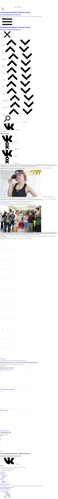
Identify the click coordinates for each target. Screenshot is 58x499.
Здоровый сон (6, 360)
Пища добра (2, 360)
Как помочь (4, 79)
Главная (3, 45)
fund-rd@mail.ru (2, 472)
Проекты (3, 93)
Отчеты (3, 86)
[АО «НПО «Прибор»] (4, 434)
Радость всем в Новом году (22, 360)
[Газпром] (4, 450)
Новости (5, 131)
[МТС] (1, 451)
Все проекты (2, 369)
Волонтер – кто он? (5, 107)
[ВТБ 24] (1, 435)
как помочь (4, 482)
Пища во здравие (15, 360)
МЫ (2, 52)
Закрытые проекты (5, 100)
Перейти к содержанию (17, 6)
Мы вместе (10, 360)
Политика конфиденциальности (5, 488)
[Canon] (5, 438)
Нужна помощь (4, 114)
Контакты (3, 477)
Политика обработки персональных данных (7, 487)
